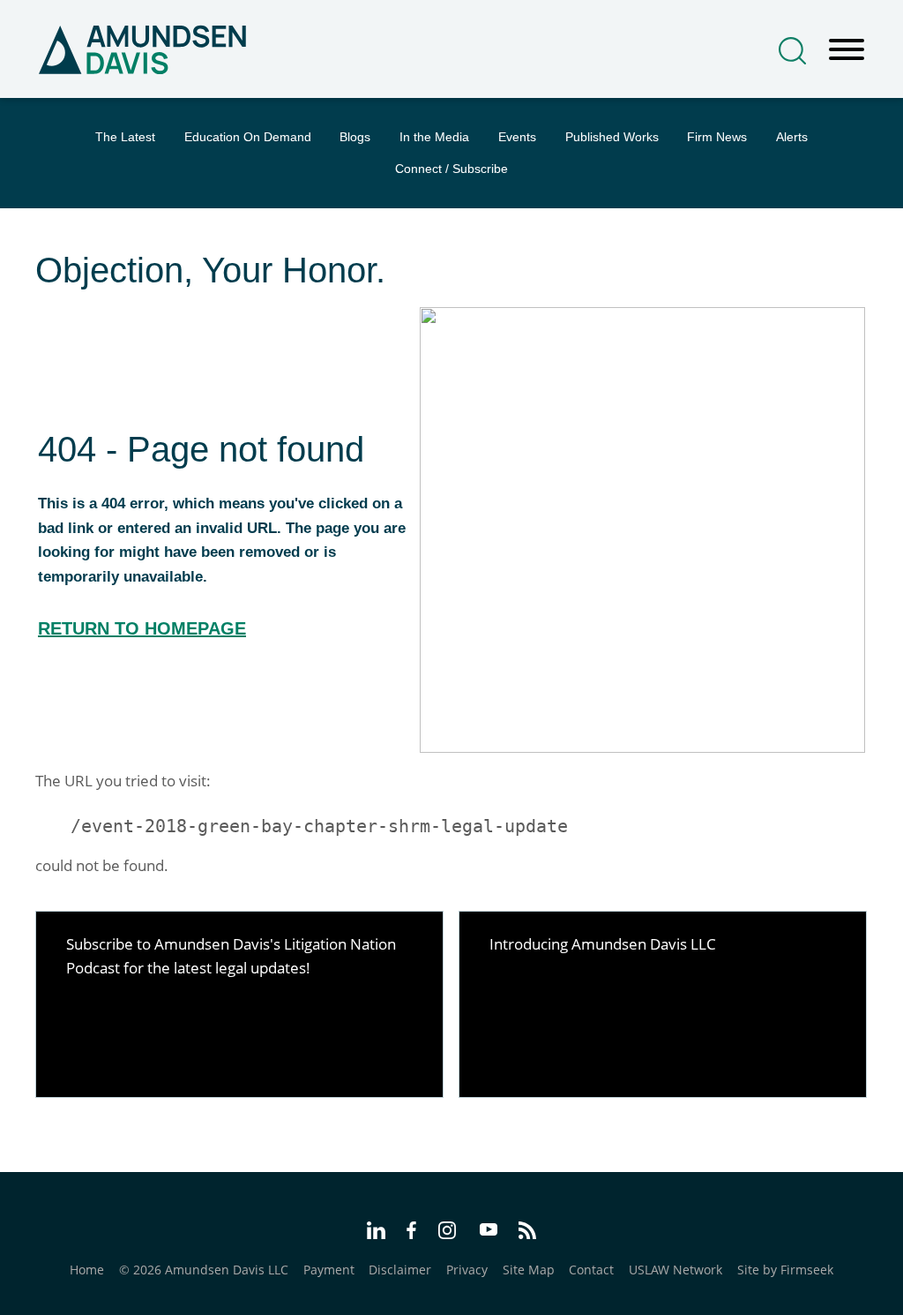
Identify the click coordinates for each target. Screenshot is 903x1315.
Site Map (529, 1269)
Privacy (467, 1269)
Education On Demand (247, 137)
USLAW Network (675, 1269)
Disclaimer (400, 1269)
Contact (591, 1269)
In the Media (434, 137)
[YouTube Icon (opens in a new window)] (488, 1231)
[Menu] (846, 50)
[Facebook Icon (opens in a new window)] (411, 1233)
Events (517, 137)
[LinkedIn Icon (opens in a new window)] (376, 1233)
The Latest (125, 137)
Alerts (792, 137)
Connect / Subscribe (451, 169)
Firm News (717, 137)
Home (87, 1269)
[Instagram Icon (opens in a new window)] (448, 1233)
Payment (328, 1269)
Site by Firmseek (785, 1269)
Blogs (355, 137)
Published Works (612, 137)
